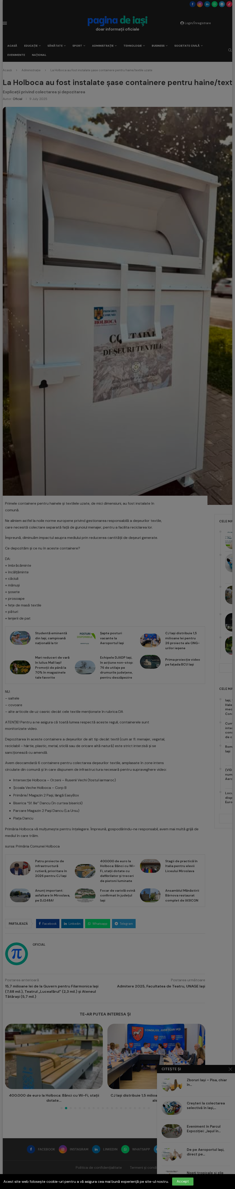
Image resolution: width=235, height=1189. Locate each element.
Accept (183, 1181)
